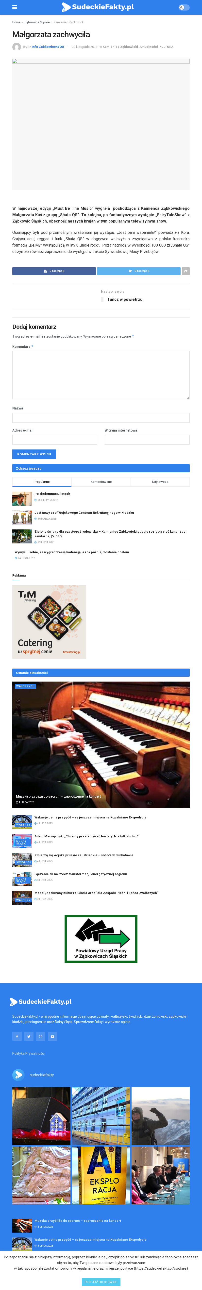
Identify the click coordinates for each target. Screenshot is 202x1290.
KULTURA (166, 47)
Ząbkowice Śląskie (37, 22)
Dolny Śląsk (21, 842)
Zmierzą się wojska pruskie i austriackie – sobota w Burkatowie (83, 855)
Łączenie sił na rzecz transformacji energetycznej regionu (80, 874)
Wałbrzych (25, 686)
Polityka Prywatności (28, 1053)
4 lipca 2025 (26, 802)
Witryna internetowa (121, 430)
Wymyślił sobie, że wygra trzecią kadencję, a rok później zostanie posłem (72, 552)
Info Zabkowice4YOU (48, 47)
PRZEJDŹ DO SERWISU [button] (101, 1282)
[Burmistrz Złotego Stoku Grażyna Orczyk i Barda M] (161, 1175)
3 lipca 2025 (45, 880)
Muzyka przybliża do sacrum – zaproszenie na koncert (58, 796)
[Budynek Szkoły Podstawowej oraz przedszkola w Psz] (101, 1116)
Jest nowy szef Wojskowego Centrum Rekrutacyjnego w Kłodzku (84, 512)
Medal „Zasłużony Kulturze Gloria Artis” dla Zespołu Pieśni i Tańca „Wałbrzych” (96, 893)
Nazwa (17, 408)
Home (16, 22)
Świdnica (23, 862)
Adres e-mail (23, 430)
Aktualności (148, 47)
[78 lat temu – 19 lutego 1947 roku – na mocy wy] (41, 1175)
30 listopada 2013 (84, 47)
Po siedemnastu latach (52, 494)
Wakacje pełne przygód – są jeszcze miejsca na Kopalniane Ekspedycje (90, 817)
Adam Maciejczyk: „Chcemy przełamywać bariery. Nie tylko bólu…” (86, 836)
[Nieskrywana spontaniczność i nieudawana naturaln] (41, 1116)
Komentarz (23, 346)
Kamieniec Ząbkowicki (69, 22)
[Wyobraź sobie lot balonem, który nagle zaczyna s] (101, 1175)
